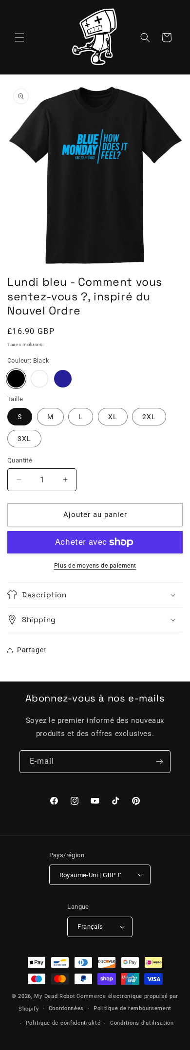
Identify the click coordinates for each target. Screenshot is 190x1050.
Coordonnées (66, 1008)
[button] (19, 37)
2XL (149, 417)
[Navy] (63, 378)
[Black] (16, 378)
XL (112, 417)
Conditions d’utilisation (142, 1023)
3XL (24, 438)
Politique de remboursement (132, 1008)
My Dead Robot (54, 996)
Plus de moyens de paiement (95, 565)
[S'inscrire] (159, 761)
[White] (39, 378)
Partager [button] (31, 650)
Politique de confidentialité (63, 1023)
